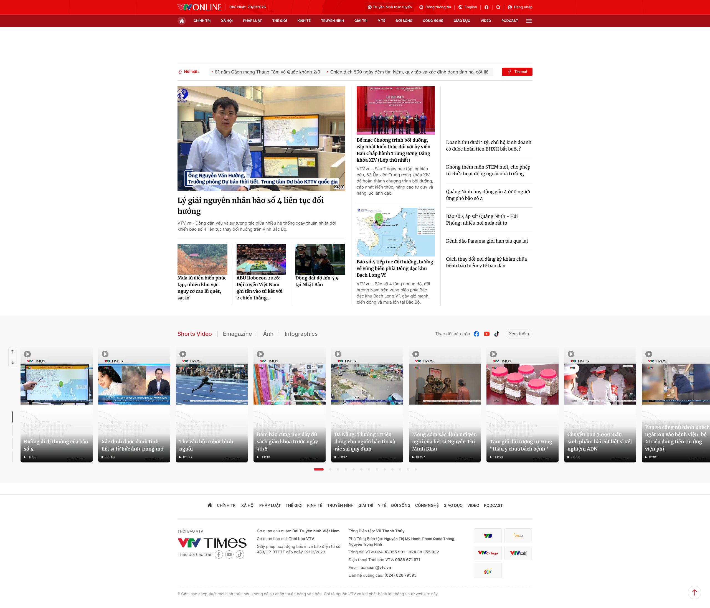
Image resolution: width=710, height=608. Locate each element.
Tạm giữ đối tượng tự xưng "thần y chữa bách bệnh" (521, 445)
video (486, 21)
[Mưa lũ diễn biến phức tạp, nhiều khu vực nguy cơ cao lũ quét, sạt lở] (202, 259)
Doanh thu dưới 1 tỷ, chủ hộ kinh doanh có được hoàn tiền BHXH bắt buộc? (489, 146)
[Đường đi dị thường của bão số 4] (57, 404)
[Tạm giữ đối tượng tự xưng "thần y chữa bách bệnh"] (522, 404)
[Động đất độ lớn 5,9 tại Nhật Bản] (320, 259)
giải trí (360, 21)
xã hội (227, 21)
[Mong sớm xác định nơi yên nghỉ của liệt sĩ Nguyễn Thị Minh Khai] (445, 404)
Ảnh (268, 333)
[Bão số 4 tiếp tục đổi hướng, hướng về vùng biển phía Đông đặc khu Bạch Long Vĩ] (396, 232)
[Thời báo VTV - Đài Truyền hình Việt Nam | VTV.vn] (199, 7)
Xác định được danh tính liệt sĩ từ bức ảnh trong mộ (132, 445)
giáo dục (462, 21)
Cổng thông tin (438, 7)
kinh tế (304, 21)
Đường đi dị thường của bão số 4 (56, 445)
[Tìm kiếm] (500, 7)
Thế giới (279, 21)
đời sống (404, 21)
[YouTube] (486, 333)
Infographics (301, 333)
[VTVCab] (518, 553)
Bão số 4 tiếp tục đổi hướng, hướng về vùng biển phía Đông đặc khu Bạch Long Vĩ (395, 268)
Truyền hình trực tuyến (392, 7)
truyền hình (332, 21)
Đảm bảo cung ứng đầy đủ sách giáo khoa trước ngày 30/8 (287, 441)
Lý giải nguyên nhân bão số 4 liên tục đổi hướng (251, 206)
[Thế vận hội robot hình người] (212, 404)
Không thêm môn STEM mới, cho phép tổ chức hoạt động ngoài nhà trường (488, 170)
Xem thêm (519, 333)
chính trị (202, 21)
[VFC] (488, 535)
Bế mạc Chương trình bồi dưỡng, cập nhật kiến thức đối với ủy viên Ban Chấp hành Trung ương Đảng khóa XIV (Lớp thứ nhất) (393, 150)
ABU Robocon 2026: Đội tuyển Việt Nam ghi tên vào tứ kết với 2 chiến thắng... (260, 288)
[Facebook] (476, 333)
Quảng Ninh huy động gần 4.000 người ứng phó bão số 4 (488, 195)
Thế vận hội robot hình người (206, 445)
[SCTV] (488, 571)
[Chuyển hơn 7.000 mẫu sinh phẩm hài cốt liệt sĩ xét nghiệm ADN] (600, 404)
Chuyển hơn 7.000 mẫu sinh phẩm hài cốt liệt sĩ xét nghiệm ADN (599, 441)
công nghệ (433, 21)
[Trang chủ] (182, 21)
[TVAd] (518, 535)
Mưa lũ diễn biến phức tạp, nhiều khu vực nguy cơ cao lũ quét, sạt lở (202, 288)
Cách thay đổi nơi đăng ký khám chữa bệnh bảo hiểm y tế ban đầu (486, 262)
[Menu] (529, 20)
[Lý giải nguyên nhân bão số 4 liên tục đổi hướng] (261, 138)
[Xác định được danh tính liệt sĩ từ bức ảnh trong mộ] (134, 404)
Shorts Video (195, 333)
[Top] (694, 592)
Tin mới (520, 72)
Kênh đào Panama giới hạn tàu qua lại (487, 241)
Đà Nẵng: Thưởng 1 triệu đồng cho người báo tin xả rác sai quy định (364, 441)
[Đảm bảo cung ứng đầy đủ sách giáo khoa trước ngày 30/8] (289, 404)
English (471, 7)
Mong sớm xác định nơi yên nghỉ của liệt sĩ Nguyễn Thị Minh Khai (444, 441)
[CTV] (488, 553)
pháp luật (252, 21)
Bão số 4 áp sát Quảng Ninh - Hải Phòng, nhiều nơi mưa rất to (482, 220)
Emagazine (237, 333)
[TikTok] (496, 333)
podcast (510, 21)
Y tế (381, 21)
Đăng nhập (523, 7)
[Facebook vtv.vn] (488, 7)
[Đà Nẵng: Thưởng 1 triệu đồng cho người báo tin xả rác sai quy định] (367, 404)
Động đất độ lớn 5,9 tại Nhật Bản (317, 281)
